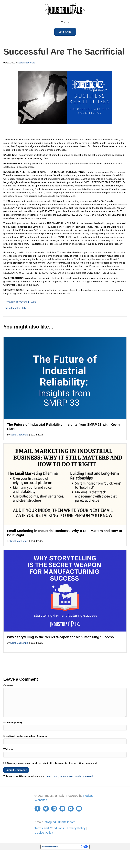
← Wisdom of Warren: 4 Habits (19, 301)
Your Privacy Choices (71, 847)
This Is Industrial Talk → (16, 308)
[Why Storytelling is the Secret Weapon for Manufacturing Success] (65, 590)
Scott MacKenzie (26, 62)
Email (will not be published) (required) (25, 736)
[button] (65, 32)
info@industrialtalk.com (59, 822)
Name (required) (12, 722)
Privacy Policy (76, 828)
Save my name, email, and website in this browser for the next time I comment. (52, 763)
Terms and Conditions (49, 828)
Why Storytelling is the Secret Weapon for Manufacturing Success (60, 637)
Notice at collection (50, 847)
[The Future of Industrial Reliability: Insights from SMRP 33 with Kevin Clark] (65, 378)
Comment (8, 685)
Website (8, 749)
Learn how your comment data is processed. (70, 776)
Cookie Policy (44, 832)
